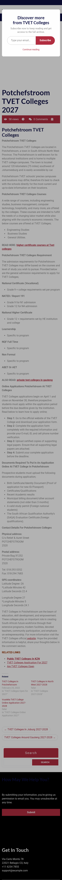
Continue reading (31, 49)
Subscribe (45, 40)
